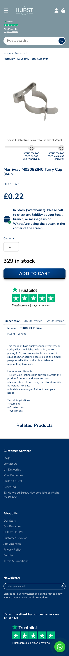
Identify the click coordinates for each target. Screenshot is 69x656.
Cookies (8, 555)
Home (6, 53)
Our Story (9, 521)
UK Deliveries (33, 321)
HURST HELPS (12, 532)
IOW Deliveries (13, 475)
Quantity (8, 238)
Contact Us (10, 464)
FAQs (6, 458)
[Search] (62, 41)
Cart (63, 10)
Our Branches (12, 526)
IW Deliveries (55, 321)
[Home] (24, 10)
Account (56, 10)
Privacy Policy (12, 549)
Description (12, 321)
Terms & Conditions (15, 561)
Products (20, 53)
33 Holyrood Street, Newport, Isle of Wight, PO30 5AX (31, 495)
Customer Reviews (15, 538)
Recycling (9, 487)
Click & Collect (12, 481)
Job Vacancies (12, 544)
